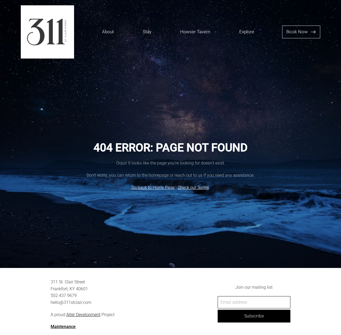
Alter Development (83, 314)
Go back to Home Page (152, 187)
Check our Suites (193, 187)
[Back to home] (47, 32)
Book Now (297, 31)
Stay (147, 31)
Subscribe (254, 316)
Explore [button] (246, 31)
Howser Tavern (195, 31)
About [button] (108, 31)
